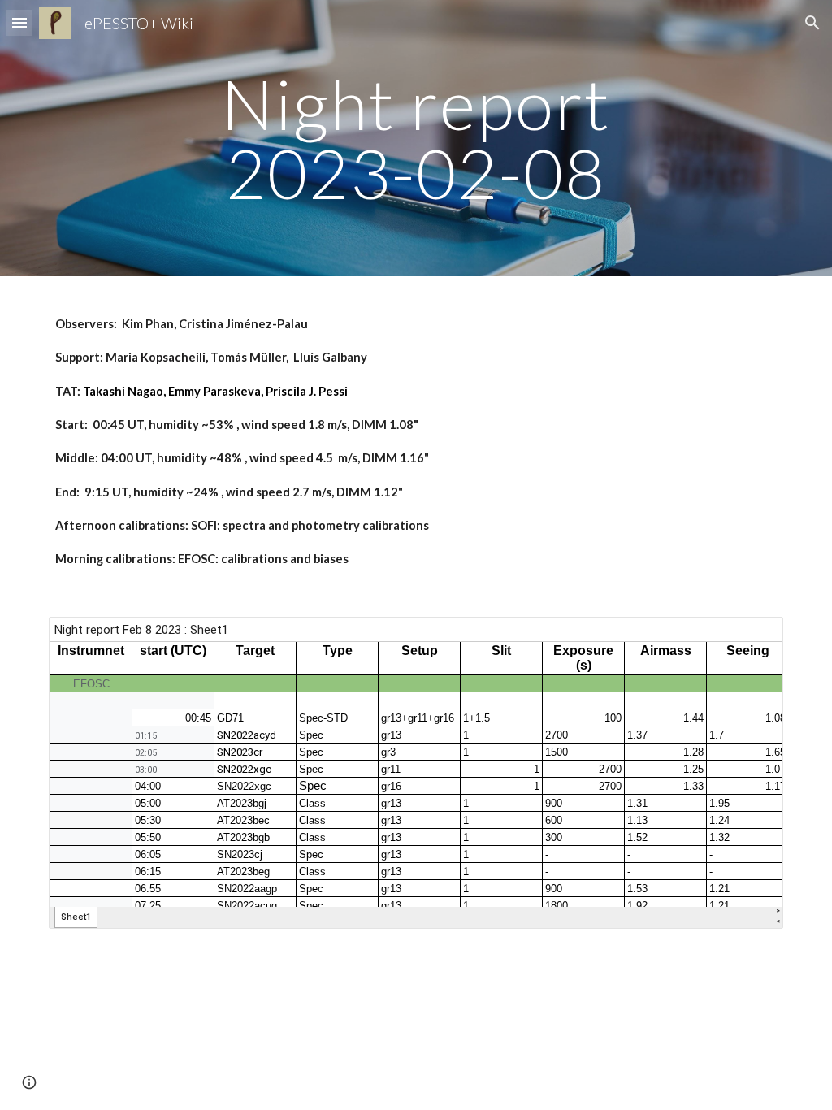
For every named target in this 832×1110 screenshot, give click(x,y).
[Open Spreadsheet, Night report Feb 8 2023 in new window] (752, 638)
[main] (415, 139)
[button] (19, 22)
